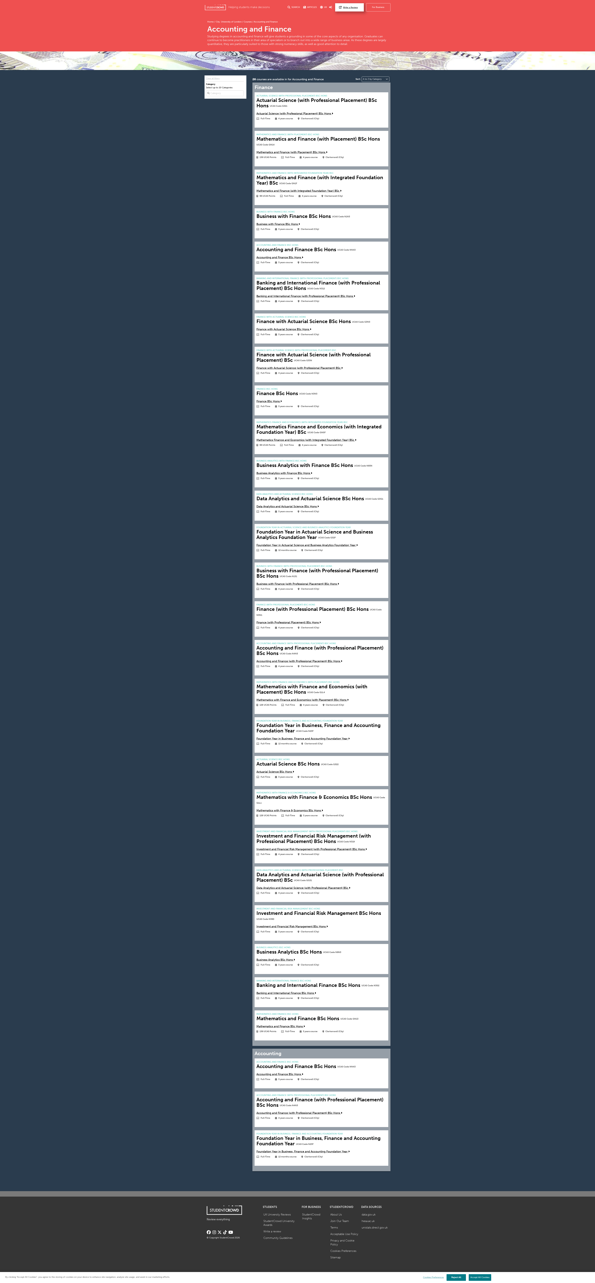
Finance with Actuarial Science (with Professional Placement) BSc (298, 368)
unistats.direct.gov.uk (375, 1227)
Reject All (456, 1277)
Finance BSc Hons (268, 401)
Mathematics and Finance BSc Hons (280, 1026)
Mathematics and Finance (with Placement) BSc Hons (291, 152)
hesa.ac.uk (368, 1221)
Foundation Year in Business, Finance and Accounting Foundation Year (302, 738)
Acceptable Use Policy (344, 1234)
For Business (378, 7)
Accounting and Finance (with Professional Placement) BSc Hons (298, 661)
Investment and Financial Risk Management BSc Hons (291, 926)
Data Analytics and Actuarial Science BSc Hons (286, 506)
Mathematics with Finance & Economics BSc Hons (289, 810)
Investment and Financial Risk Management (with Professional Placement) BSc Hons (311, 849)
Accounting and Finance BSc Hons (279, 257)
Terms (334, 1227)
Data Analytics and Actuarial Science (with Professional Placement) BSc (302, 888)
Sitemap (335, 1257)
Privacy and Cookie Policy (342, 1242)
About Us (336, 1214)
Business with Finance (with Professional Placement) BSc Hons (297, 584)
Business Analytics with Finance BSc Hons (283, 473)
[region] (297, 1277)
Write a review (272, 1231)
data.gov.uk (369, 1214)
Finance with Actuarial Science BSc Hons (283, 329)
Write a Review (350, 7)
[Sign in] (330, 7)
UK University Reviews (277, 1214)
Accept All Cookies (479, 1277)
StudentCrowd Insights (311, 1216)
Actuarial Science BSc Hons (274, 771)
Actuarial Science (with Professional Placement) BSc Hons (294, 113)
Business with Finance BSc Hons (277, 224)
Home (210, 21)
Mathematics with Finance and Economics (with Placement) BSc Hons (301, 700)
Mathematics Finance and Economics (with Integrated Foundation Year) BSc (305, 440)
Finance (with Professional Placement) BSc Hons (288, 622)
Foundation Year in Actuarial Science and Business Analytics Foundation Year (306, 545)
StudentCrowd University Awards (279, 1223)
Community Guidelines (278, 1238)
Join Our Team (339, 1221)
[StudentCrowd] (215, 7)
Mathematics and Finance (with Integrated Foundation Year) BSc (298, 191)
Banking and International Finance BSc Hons (285, 993)
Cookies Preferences (343, 1251)
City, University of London (228, 21)
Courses (247, 21)
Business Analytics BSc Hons (275, 959)
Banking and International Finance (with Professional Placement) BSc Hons (305, 296)
